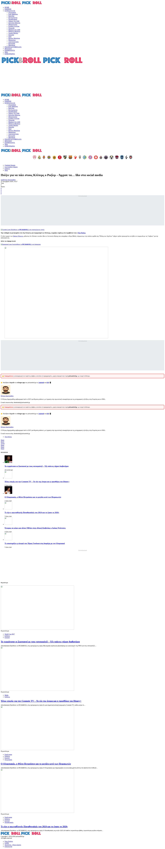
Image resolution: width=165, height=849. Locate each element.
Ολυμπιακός (12, 12)
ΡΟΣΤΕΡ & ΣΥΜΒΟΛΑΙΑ (13, 47)
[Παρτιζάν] (100, 157)
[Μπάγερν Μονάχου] (90, 157)
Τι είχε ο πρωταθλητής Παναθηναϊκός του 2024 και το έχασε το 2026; (32, 512)
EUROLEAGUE (10, 11)
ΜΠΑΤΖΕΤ (8, 48)
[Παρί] (106, 157)
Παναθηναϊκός (12, 19)
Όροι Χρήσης (9, 841)
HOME (7, 7)
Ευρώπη (7, 637)
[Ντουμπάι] (79, 157)
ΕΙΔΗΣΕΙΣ (8, 9)
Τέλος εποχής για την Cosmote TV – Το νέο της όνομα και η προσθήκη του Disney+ (37, 482)
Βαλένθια (11, 16)
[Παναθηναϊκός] (54, 157)
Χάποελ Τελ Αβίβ (13, 21)
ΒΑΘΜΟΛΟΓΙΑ (10, 50)
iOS (48, 382)
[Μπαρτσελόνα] (70, 157)
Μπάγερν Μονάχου (14, 31)
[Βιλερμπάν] (126, 157)
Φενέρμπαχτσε (12, 17)
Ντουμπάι (11, 28)
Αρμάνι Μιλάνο (13, 33)
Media (6, 695)
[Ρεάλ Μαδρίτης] (39, 157)
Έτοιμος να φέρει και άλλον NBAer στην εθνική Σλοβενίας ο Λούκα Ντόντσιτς (35, 528)
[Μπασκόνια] (117, 157)
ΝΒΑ (6, 52)
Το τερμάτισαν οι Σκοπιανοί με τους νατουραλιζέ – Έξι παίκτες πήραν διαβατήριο (37, 466)
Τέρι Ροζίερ (81, 233)
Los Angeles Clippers (11, 167)
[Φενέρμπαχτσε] (49, 157)
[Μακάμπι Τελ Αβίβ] (85, 157)
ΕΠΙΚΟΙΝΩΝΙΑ (10, 54)
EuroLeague (8, 754)
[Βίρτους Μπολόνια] (111, 157)
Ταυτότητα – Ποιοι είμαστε (13, 845)
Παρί (9, 36)
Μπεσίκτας (11, 45)
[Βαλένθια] (43, 157)
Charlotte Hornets (10, 165)
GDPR (7, 843)
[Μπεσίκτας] (130, 157)
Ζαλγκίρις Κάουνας (14, 23)
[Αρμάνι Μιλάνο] (96, 157)
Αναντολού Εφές (13, 42)
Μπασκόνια (11, 40)
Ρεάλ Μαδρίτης (13, 14)
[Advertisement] (82, 78)
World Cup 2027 (10, 634)
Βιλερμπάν (11, 43)
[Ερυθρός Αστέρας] (75, 157)
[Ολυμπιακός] (34, 157)
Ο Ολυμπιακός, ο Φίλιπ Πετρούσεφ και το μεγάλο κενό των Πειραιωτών (33, 497)
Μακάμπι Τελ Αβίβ (14, 30)
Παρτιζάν (11, 35)
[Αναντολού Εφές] (122, 157)
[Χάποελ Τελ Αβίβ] (60, 157)
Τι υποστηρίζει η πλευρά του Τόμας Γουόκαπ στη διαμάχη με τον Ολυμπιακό (35, 543)
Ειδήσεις (7, 168)
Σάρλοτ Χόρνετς (18, 236)
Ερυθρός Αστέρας (13, 26)
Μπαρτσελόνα (12, 24)
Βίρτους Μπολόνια (14, 38)
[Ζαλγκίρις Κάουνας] (65, 157)
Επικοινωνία (8, 846)
